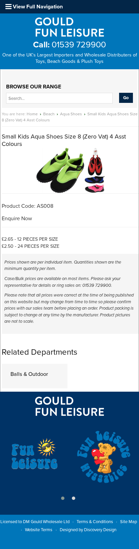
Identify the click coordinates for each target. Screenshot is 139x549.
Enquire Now (17, 218)
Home (32, 114)
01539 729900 (69, 45)
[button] (63, 498)
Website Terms (38, 530)
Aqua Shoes (71, 114)
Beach (49, 114)
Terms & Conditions (95, 521)
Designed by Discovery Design (88, 530)
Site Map (128, 521)
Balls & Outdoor (29, 374)
